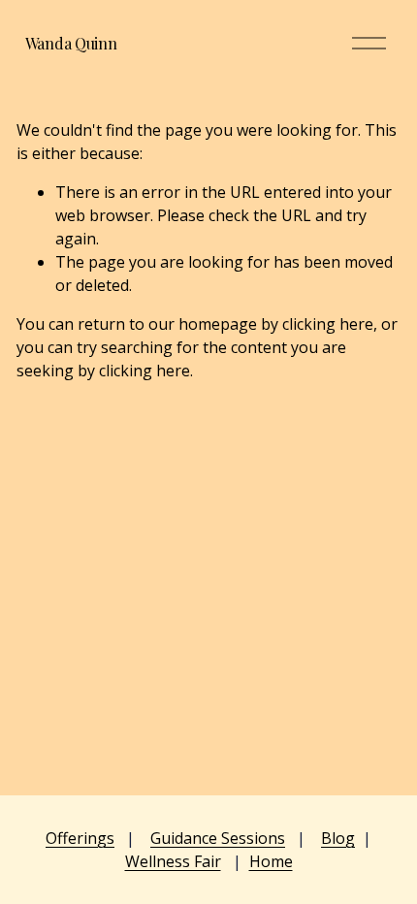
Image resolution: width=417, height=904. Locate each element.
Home (271, 861)
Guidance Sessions (217, 838)
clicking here (327, 324)
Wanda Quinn (70, 43)
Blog (338, 838)
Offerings (80, 838)
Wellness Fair (173, 861)
